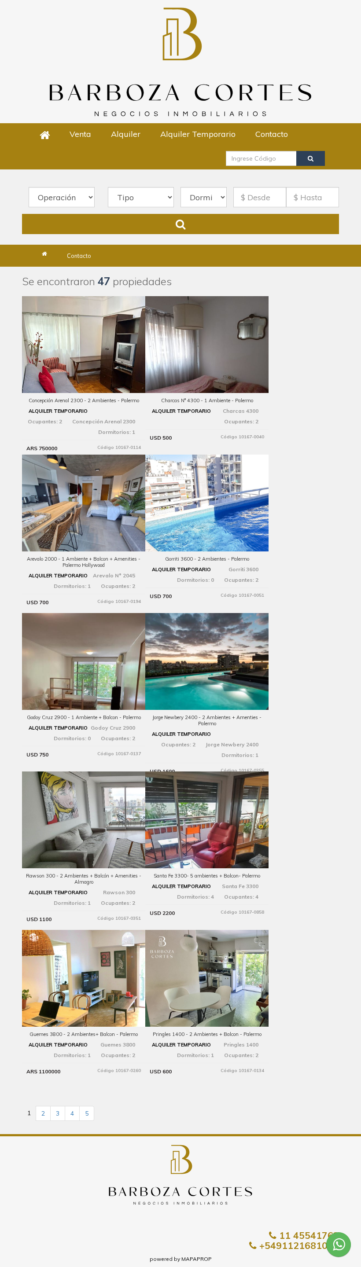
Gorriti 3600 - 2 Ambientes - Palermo (207, 559)
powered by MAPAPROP (181, 1259)
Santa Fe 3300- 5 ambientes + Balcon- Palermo (207, 876)
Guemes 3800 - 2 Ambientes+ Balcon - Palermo (83, 1034)
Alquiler (125, 134)
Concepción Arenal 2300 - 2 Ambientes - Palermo (84, 400)
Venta (80, 134)
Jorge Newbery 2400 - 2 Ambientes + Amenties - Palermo (207, 720)
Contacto (271, 134)
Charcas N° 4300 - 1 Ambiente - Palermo (207, 400)
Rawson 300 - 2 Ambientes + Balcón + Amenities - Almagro (83, 879)
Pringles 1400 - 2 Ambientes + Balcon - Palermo (207, 1034)
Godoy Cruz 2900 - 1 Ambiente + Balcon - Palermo (84, 717)
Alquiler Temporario (198, 134)
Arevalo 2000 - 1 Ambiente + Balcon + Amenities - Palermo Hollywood (83, 562)
